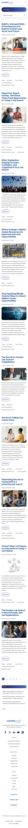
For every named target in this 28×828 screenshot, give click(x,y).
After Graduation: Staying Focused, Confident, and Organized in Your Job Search (12, 165)
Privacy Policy (9, 821)
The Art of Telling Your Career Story (12, 418)
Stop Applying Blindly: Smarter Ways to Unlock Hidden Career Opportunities (14, 297)
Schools (14, 755)
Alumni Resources (6, 669)
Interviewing (20, 152)
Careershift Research (14, 741)
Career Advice (18, 80)
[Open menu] (25, 2)
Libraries (14, 758)
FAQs (14, 780)
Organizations (14, 761)
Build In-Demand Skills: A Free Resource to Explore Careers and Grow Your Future (13, 27)
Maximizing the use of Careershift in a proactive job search (12, 481)
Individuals (14, 766)
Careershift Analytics (14, 744)
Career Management (7, 82)
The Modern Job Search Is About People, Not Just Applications (13, 612)
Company (14, 775)
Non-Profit (14, 763)
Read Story (5, 75)
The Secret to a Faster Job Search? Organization (13, 359)
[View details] (5, 732)
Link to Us (14, 789)
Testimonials (14, 778)
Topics (4, 709)
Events (14, 783)
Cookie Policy (18, 821)
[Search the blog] (24, 15)
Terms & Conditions (14, 823)
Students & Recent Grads (8, 85)
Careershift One (14, 746)
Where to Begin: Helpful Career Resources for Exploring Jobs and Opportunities (14, 233)
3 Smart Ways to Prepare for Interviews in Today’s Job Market (14, 548)
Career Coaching (21, 471)
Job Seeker (9, 80)
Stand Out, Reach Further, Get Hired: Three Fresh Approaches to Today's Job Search (14, 97)
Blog (14, 786)
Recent (4, 686)
